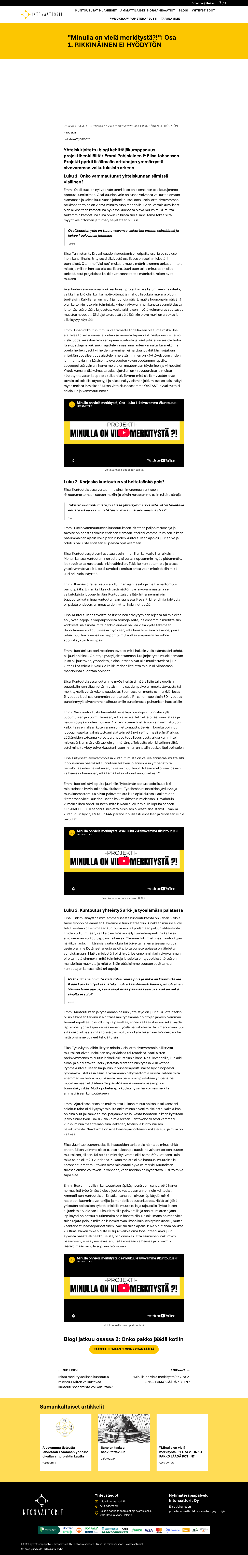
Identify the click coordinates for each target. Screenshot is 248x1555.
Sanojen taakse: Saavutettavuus (113, 1449)
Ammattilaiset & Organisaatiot (147, 10)
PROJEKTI (83, 126)
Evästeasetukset (134, 1544)
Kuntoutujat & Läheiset (96, 10)
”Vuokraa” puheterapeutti (133, 19)
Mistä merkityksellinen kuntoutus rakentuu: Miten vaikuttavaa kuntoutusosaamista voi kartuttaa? (85, 1379)
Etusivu (69, 126)
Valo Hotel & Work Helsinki (116, 1515)
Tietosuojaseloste (84, 1544)
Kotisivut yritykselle (42, 1548)
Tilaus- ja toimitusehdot (109, 1544)
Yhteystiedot (203, 10)
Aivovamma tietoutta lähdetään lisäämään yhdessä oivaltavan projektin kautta (66, 1451)
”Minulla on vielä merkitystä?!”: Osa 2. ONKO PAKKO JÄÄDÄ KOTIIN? (161, 1376)
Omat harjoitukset (203, 3)
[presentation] (65, 1428)
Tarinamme (170, 19)
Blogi (183, 10)
